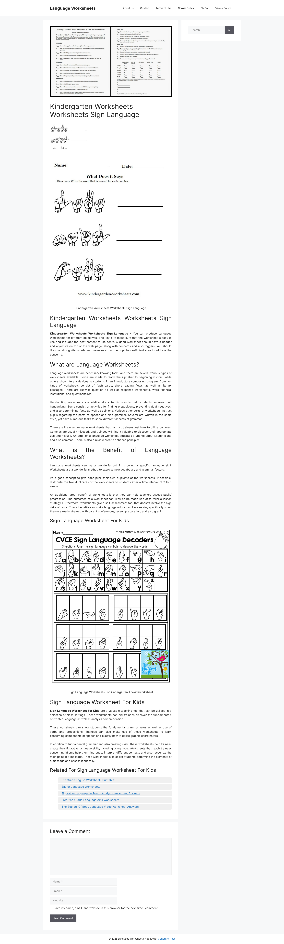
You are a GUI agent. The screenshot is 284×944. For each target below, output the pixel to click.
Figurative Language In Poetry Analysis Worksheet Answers (101, 793)
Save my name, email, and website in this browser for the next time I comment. (106, 908)
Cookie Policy (186, 8)
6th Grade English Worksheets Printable (88, 780)
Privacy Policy (222, 8)
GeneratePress (167, 938)
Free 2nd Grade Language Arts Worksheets (90, 800)
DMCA (204, 8)
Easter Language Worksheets (81, 786)
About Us (128, 8)
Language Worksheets (73, 8)
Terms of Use (163, 8)
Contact (144, 8)
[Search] (229, 30)
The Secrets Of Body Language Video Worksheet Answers (100, 806)
